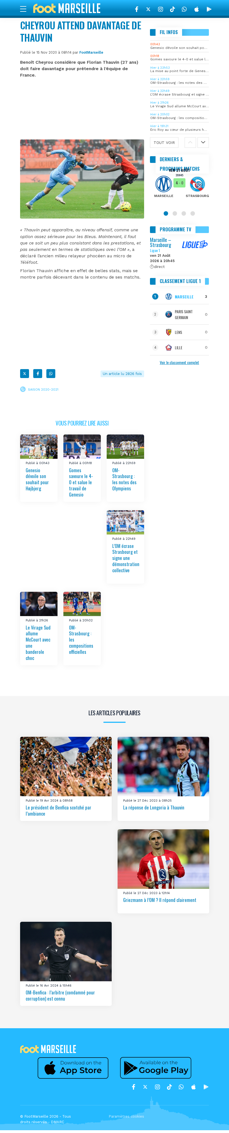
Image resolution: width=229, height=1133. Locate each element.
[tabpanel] (179, 186)
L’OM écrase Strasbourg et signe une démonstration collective (125, 557)
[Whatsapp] (50, 373)
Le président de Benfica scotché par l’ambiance (58, 810)
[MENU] (26, 8)
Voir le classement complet (179, 362)
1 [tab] (166, 213)
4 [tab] (192, 213)
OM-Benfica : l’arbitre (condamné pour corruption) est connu (60, 995)
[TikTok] (172, 9)
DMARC (57, 1122)
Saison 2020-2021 (43, 389)
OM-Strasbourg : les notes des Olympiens (124, 479)
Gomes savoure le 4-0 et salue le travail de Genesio (81, 482)
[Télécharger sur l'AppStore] (196, 9)
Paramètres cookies (126, 1116)
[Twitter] (148, 9)
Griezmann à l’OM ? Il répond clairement (159, 899)
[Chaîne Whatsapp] (184, 9)
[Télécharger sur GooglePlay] (209, 9)
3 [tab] (184, 213)
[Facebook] (137, 9)
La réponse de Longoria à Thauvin (153, 807)
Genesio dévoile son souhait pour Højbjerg (37, 479)
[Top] (214, 1120)
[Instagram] (160, 9)
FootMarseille (91, 52)
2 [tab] (175, 213)
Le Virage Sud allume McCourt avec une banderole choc (38, 642)
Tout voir (164, 142)
